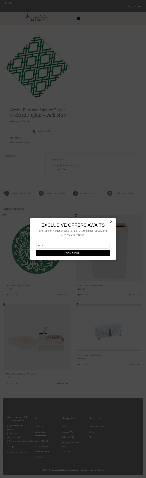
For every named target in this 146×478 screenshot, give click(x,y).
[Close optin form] (112, 222)
